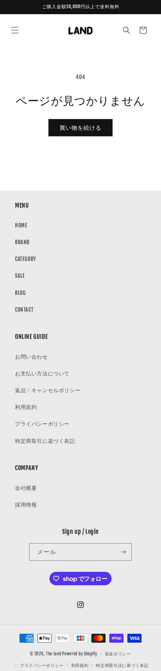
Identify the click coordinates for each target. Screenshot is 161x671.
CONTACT (24, 309)
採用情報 (26, 504)
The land (53, 653)
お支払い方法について (42, 373)
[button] (15, 30)
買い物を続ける (80, 127)
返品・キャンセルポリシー (47, 390)
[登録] (123, 552)
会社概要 (26, 488)
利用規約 (26, 407)
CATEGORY (25, 259)
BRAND (22, 242)
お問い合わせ (31, 356)
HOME (21, 225)
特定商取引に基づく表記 (45, 441)
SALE (20, 276)
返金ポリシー (118, 653)
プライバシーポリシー (42, 423)
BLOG (20, 293)
